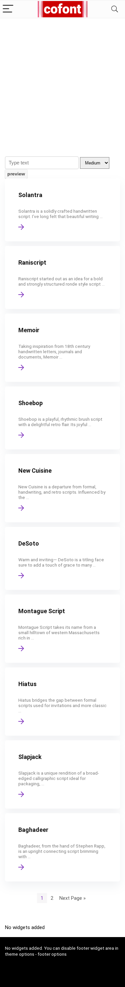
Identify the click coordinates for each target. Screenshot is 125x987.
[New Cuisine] (62, 488)
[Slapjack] (62, 774)
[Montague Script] (62, 629)
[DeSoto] (62, 558)
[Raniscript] (62, 277)
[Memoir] (62, 348)
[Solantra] (62, 209)
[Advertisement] (62, 84)
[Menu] (8, 9)
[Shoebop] (62, 417)
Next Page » (72, 898)
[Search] (115, 9)
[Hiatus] (62, 701)
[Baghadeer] (62, 847)
